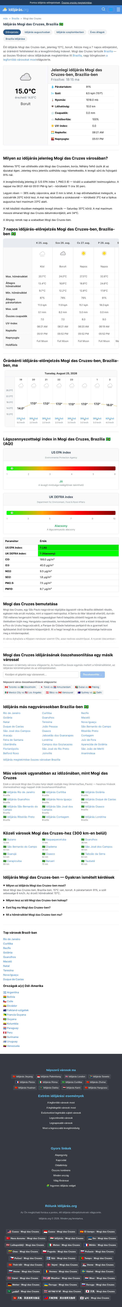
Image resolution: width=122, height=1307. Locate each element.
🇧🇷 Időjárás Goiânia (93, 793)
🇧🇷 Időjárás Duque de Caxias (98, 801)
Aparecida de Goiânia (94, 744)
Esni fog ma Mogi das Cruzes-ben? (28, 907)
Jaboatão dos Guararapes (57, 735)
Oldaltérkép (61, 1165)
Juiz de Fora (88, 739)
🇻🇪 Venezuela (11, 1045)
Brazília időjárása (15, 38)
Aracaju (7, 735)
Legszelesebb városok (61, 1118)
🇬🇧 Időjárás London (75, 1076)
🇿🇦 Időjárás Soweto (99, 1076)
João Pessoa (50, 726)
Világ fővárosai (61, 1180)
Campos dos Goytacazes (57, 744)
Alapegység (61, 1155)
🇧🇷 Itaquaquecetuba (54, 841)
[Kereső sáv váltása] (103, 9)
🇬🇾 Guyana (9, 1019)
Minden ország (61, 1175)
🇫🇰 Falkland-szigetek (16, 1010)
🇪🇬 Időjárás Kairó (71, 1087)
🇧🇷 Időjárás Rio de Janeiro (19, 793)
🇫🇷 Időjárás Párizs (25, 1082)
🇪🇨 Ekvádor (10, 1005)
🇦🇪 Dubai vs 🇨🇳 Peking (87, 687)
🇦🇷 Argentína (11, 992)
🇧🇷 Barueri (48, 862)
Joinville (47, 753)
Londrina (47, 739)
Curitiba (47, 713)
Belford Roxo (11, 753)
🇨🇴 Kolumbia (10, 1023)
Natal (6, 722)
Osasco (46, 730)
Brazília (15, 18)
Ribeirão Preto (89, 730)
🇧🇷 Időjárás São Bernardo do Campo (20, 809)
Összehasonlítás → (92, 674)
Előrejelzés (12, 32)
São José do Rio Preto (55, 748)
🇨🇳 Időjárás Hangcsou (96, 1087)
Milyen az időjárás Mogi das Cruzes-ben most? (36, 885)
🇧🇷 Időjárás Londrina (93, 818)
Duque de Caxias (13, 726)
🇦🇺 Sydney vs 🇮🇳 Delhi (90, 692)
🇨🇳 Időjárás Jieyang (23, 1076)
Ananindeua (88, 753)
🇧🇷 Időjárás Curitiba (54, 793)
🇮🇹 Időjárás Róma (48, 1082)
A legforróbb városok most (61, 1102)
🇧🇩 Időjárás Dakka (49, 1087)
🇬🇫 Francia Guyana (14, 1014)
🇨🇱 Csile (8, 1001)
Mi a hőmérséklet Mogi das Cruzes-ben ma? (34, 914)
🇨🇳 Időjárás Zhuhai (96, 1082)
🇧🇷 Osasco (48, 855)
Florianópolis (11, 748)
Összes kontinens (61, 1170)
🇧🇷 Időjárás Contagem (55, 818)
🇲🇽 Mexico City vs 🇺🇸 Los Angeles (23, 692)
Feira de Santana (13, 739)
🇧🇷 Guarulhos (89, 841)
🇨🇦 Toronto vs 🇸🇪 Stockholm (20, 687)
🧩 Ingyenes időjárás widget (61, 1185)
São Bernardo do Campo (96, 726)
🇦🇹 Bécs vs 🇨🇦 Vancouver (59, 692)
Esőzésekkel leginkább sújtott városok (61, 1112)
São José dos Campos (16, 730)
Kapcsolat (61, 1160)
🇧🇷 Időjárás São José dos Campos (57, 809)
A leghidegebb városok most (61, 1107)
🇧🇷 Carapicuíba (12, 862)
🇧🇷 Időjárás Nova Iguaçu (56, 801)
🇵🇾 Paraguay (10, 1028)
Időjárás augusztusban (37, 32)
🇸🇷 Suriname (10, 1037)
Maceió (85, 717)
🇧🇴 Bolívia (9, 996)
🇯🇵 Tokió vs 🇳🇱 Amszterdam (55, 687)
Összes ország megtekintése (76, 2)
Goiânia (7, 717)
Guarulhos (48, 717)
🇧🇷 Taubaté (88, 862)
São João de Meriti (92, 748)
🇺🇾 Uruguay (10, 1041)
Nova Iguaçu (88, 722)
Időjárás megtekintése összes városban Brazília (31, 759)
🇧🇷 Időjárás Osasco (92, 808)
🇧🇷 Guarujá (9, 855)
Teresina (47, 722)
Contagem (87, 735)
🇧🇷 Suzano (9, 841)
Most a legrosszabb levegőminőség (61, 1128)
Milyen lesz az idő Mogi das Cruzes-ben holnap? (36, 900)
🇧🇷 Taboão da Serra (93, 855)
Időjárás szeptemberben (70, 32)
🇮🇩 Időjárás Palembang (49, 1076)
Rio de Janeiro (11, 713)
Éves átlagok (97, 32)
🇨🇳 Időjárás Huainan (25, 1087)
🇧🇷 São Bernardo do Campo (20, 848)
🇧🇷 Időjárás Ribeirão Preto (19, 818)
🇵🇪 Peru (8, 1032)
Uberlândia (9, 744)
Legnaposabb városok (61, 1123)
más (5, 18)
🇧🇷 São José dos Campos (96, 848)
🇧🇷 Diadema (49, 848)
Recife (85, 713)
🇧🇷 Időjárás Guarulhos (16, 801)
